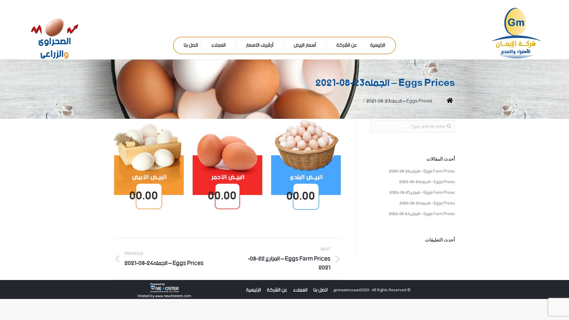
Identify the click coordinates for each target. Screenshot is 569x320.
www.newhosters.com (172, 296)
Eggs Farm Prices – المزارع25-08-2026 (422, 193)
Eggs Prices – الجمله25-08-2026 (427, 203)
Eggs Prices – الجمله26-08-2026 (427, 182)
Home (445, 101)
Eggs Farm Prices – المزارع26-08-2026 (422, 171)
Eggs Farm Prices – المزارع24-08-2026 (422, 214)
